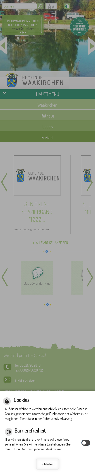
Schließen (47, 464)
